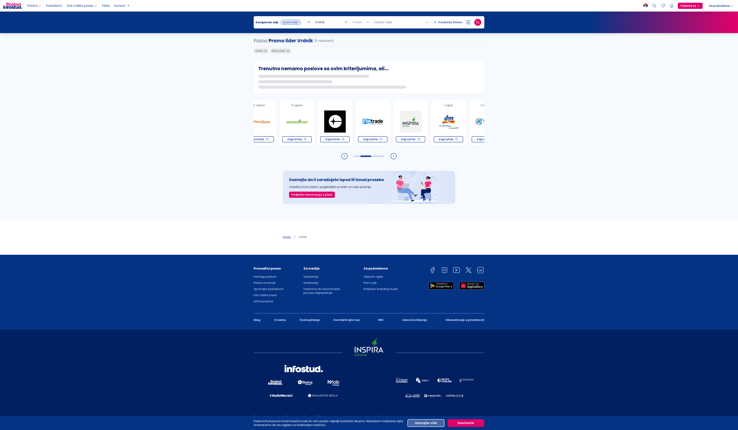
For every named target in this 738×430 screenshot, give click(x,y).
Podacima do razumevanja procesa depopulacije (321, 291)
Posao (287, 237)
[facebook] (432, 270)
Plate (106, 5)
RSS (380, 320)
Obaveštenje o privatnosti (464, 320)
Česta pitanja (310, 320)
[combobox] (281, 22)
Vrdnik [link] (303, 237)
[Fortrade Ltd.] (355, 122)
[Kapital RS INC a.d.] (468, 122)
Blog (257, 320)
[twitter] (468, 270)
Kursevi (119, 5)
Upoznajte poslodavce (268, 289)
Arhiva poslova (263, 301)
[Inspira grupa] (393, 122)
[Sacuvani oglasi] (663, 6)
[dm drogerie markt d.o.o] (431, 122)
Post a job (370, 283)
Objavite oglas (373, 277)
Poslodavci (54, 5)
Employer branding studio (381, 289)
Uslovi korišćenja (414, 320)
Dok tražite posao (265, 295)
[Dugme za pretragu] (477, 22)
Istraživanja (310, 283)
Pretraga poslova (265, 277)
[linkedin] (480, 270)
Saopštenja (310, 277)
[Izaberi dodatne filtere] (468, 22)
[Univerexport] (279, 122)
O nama (280, 320)
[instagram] (444, 270)
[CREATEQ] (317, 122)
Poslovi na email (264, 283)
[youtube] (456, 270)
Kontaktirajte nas (347, 320)
